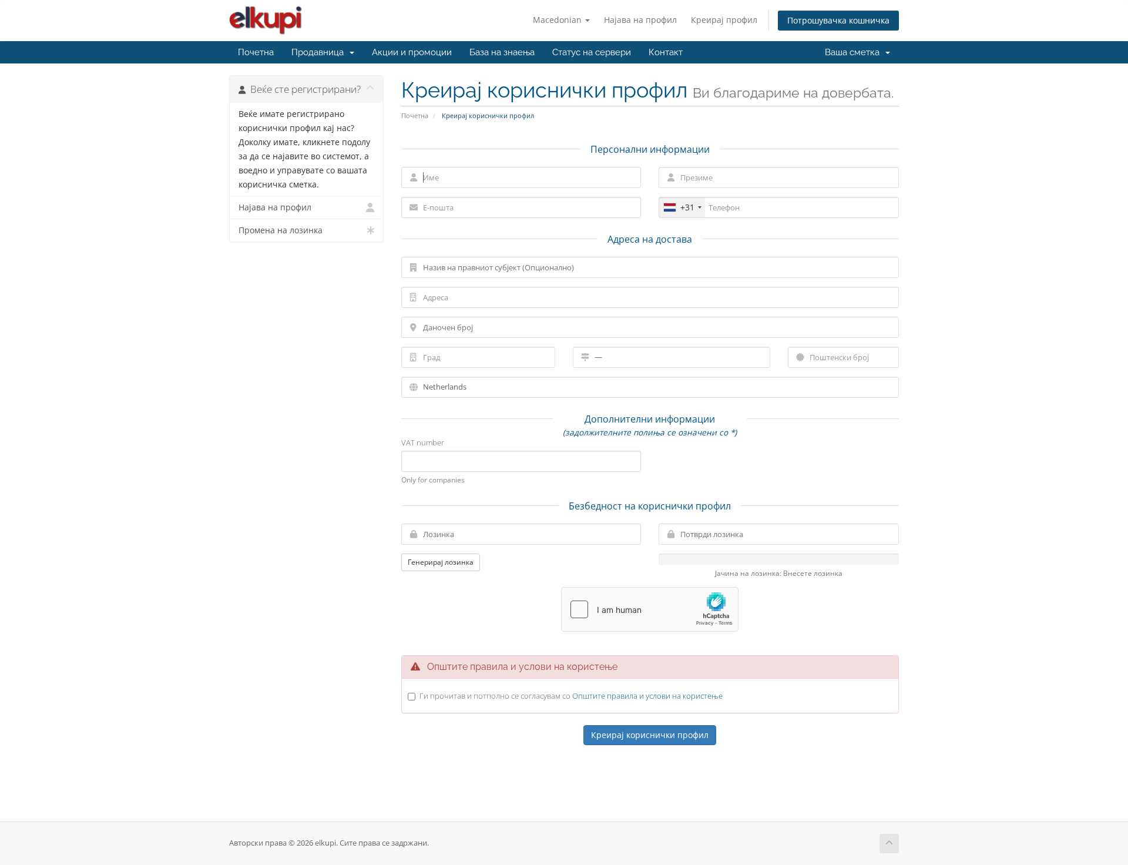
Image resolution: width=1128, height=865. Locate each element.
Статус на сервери (591, 52)
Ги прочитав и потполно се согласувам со (571, 695)
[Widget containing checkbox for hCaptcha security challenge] (649, 609)
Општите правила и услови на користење (647, 695)
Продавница (319, 52)
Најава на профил (640, 19)
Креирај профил (724, 19)
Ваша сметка (854, 52)
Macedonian (558, 19)
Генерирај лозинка (441, 562)
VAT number (422, 442)
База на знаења (502, 52)
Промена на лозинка (281, 230)
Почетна (256, 52)
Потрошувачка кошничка (838, 20)
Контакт (666, 52)
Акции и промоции (412, 52)
